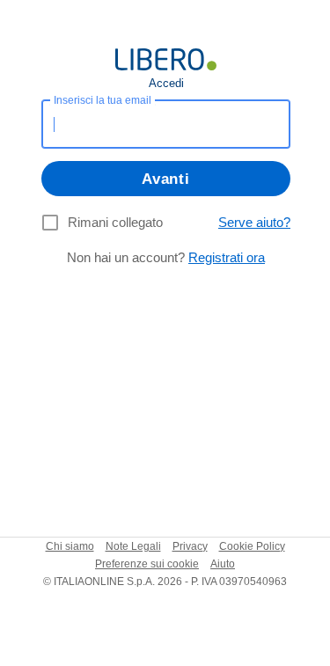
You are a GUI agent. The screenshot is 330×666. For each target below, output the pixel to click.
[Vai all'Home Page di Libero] (165, 59)
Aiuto (222, 564)
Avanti (165, 179)
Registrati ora (226, 257)
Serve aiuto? (254, 222)
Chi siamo (70, 546)
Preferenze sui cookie (147, 564)
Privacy (190, 546)
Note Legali (133, 546)
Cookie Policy (252, 546)
